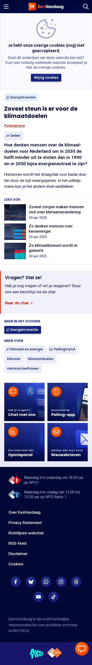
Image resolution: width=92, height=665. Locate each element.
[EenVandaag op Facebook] (16, 582)
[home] (46, 6)
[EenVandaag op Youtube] (38, 597)
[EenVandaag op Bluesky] (31, 582)
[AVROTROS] (36, 654)
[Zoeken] (86, 6)
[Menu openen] (6, 6)
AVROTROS (18, 631)
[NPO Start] (54, 653)
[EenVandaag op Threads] (76, 582)
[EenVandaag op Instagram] (61, 582)
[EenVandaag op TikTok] (53, 597)
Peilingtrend (14, 126)
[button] (46, 78)
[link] (21, 97)
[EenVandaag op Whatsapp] (46, 582)
